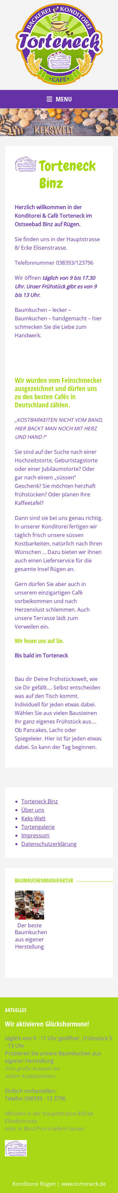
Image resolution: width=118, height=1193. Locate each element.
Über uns (32, 809)
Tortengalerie (38, 826)
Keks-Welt (33, 818)
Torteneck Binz (39, 801)
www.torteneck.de (83, 1183)
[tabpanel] (59, 122)
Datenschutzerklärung (49, 843)
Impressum (35, 835)
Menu (64, 99)
